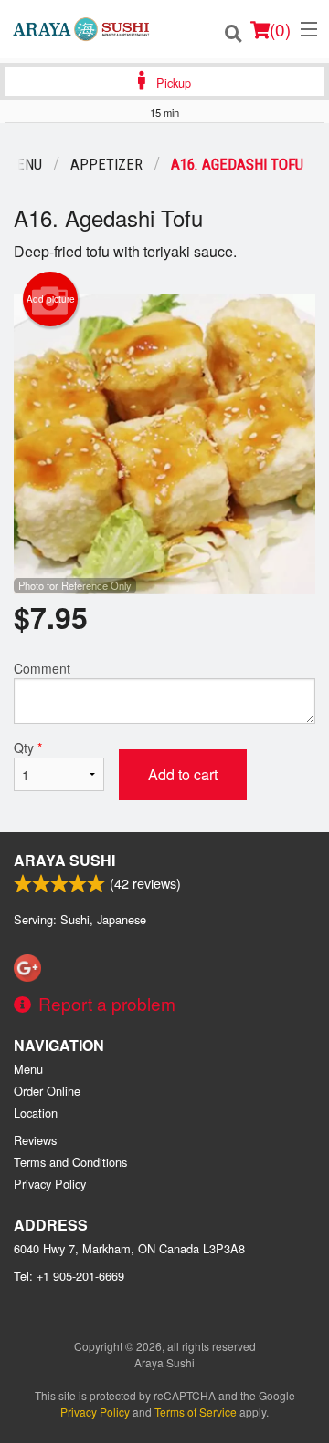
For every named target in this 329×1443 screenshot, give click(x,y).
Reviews (35, 1140)
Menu (28, 1068)
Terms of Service (195, 1411)
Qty (28, 747)
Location (36, 1112)
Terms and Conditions (70, 1161)
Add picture (51, 299)
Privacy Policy (50, 1183)
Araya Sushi (64, 860)
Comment (42, 668)
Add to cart (183, 774)
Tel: (69, 1275)
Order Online (47, 1090)
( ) (280, 28)
